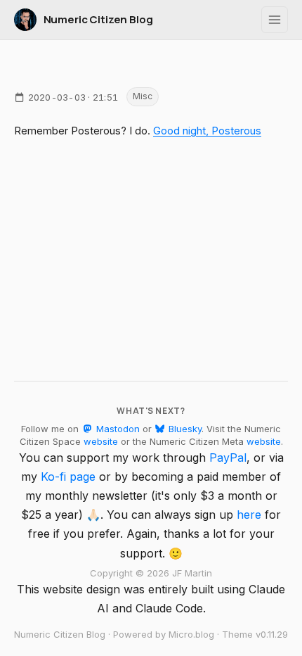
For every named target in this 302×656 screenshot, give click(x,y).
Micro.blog (191, 634)
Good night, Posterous (207, 130)
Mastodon (116, 428)
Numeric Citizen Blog (98, 19)
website (101, 441)
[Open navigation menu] (274, 19)
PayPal (228, 457)
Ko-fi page (68, 476)
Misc (142, 96)
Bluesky (184, 428)
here (249, 514)
